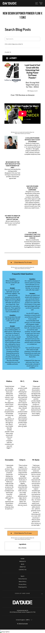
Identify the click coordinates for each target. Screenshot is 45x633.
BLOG (22, 564)
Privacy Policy (22, 584)
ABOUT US (22, 567)
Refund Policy (22, 581)
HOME (22, 558)
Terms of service (22, 578)
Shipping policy (22, 587)
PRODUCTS (22, 561)
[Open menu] (36, 3)
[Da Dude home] (9, 3)
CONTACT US (22, 569)
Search (22, 576)
